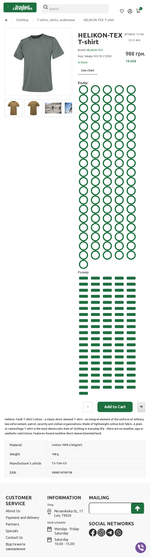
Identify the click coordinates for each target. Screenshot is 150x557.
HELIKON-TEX (94, 50)
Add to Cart (115, 406)
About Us (13, 511)
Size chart (87, 70)
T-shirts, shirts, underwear (56, 20)
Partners (12, 524)
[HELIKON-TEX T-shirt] (13, 108)
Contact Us (14, 537)
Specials (12, 531)
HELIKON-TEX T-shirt (99, 20)
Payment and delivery (22, 517)
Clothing (22, 20)
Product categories (22, 7)
